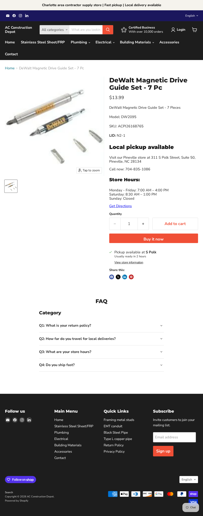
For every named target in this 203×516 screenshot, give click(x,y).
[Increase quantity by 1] (143, 224)
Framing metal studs (119, 420)
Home (10, 42)
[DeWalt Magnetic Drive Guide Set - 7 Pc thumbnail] (11, 186)
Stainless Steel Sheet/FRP (43, 42)
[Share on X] (118, 277)
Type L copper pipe (118, 439)
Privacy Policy (114, 451)
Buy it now (154, 239)
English (190, 16)
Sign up (163, 451)
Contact (11, 54)
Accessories (169, 42)
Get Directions (120, 206)
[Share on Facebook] (111, 277)
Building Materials (136, 42)
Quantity (115, 214)
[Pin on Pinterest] (131, 277)
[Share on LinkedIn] (124, 277)
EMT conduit (113, 426)
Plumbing (79, 42)
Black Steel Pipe (116, 432)
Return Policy (114, 445)
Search (9, 492)
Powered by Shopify (16, 501)
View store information (128, 262)
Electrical (104, 42)
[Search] (107, 29)
